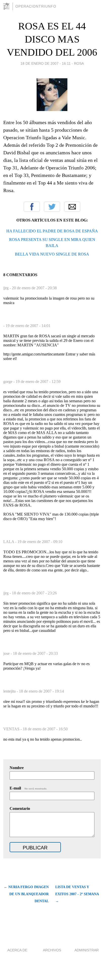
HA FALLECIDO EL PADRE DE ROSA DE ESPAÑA (52, 231)
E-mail (28, 788)
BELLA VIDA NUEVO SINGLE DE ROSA (52, 254)
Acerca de (17, 950)
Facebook (32, 207)
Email (72, 207)
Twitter (52, 207)
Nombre (17, 768)
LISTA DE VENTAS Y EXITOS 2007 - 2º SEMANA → (77, 894)
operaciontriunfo (35, 6)
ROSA (79, 63)
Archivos (52, 950)
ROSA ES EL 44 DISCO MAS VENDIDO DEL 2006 (52, 39)
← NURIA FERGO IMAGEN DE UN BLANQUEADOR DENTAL (26, 894)
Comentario (20, 808)
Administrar (86, 950)
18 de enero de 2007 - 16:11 (45, 63)
